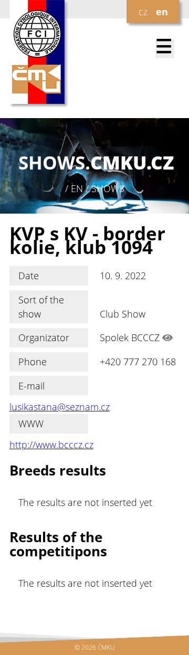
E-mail (31, 385)
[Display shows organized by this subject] (167, 337)
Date (28, 275)
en (162, 11)
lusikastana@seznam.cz (59, 406)
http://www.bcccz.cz (51, 444)
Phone (32, 361)
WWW (31, 423)
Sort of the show (41, 306)
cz (143, 11)
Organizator (43, 337)
